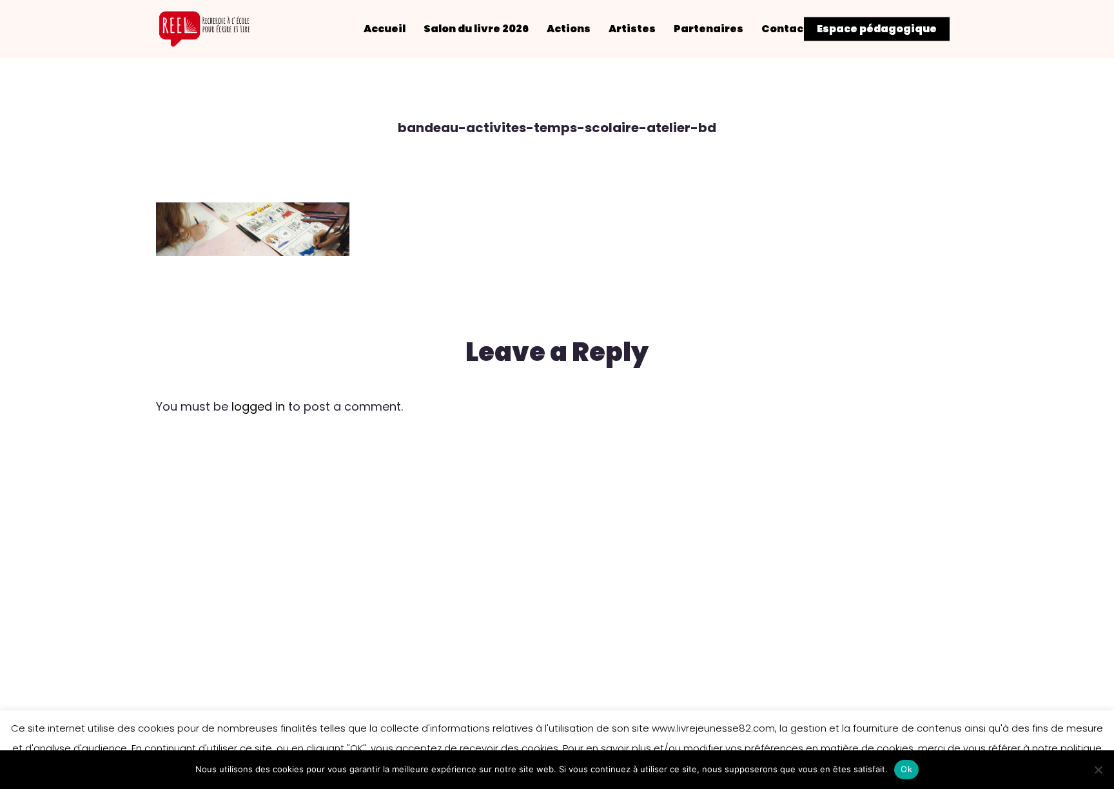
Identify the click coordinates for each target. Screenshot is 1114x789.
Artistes (632, 29)
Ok (906, 769)
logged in (258, 406)
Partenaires (708, 29)
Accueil (385, 29)
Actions (569, 29)
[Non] (1097, 769)
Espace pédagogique (877, 29)
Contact (784, 29)
